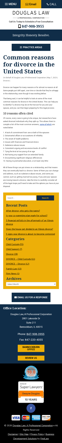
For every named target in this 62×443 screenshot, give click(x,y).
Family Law (11, 268)
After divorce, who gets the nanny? (23, 210)
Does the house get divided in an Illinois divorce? (29, 229)
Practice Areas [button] (32, 47)
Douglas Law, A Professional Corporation (30, 78)
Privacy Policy (37, 434)
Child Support (12, 249)
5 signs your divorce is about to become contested (30, 233)
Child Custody (12, 244)
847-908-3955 (33, 26)
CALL (53, 4)
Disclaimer (13, 434)
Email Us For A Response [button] (32, 297)
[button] (10, 3)
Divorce (6, 81)
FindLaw (44, 438)
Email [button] (32, 4)
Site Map (24, 434)
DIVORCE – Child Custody (18, 258)
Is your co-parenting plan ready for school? (26, 215)
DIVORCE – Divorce (15, 263)
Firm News (11, 273)
